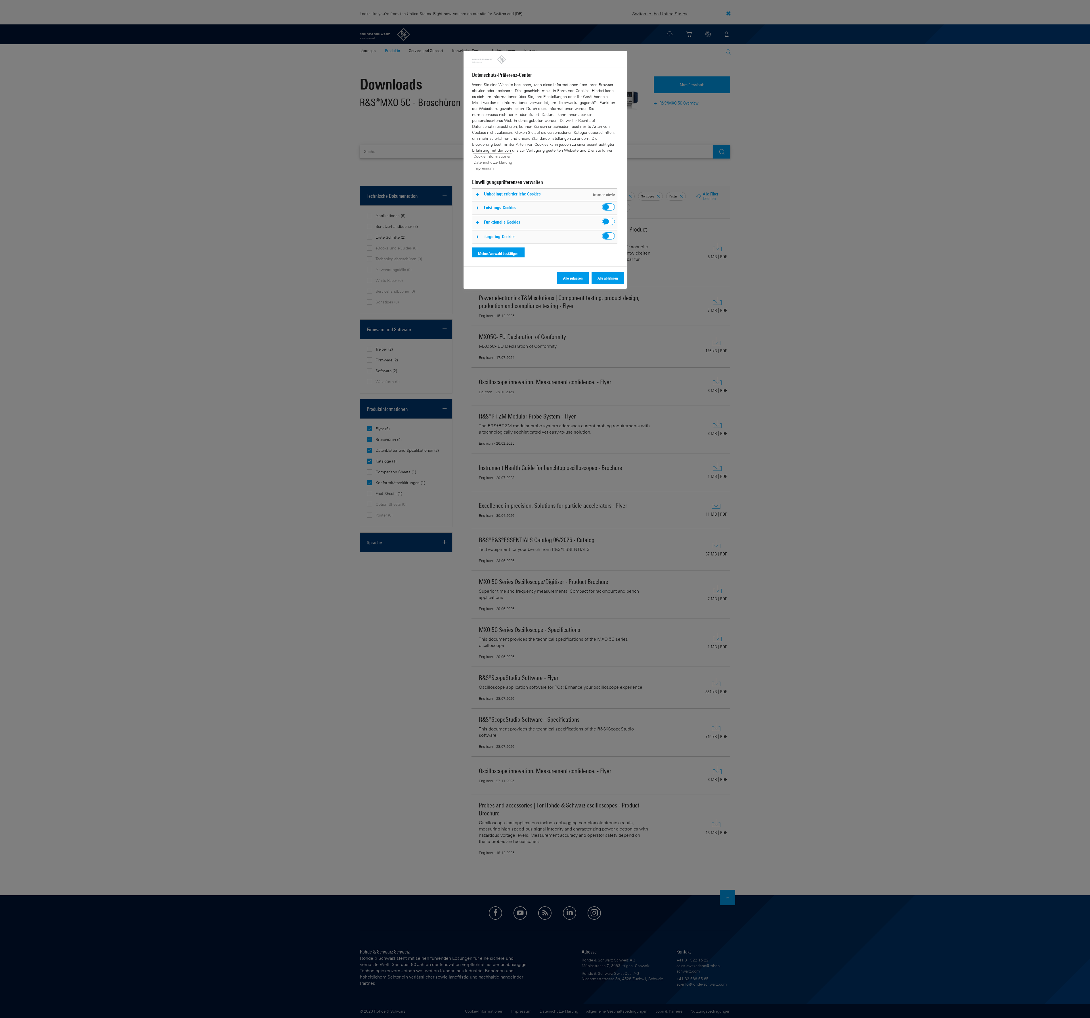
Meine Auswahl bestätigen (498, 253)
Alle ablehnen (608, 278)
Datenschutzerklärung (492, 162)
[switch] (608, 207)
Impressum (483, 168)
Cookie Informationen (492, 156)
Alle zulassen (573, 278)
